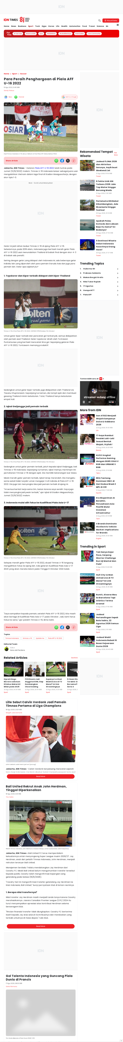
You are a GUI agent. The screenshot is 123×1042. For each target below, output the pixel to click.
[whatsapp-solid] (56, 161)
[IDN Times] (17, 20)
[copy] (74, 161)
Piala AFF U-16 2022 (44, 168)
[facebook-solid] (62, 161)
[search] (99, 20)
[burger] (117, 25)
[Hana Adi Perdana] (6, 649)
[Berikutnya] (78, 787)
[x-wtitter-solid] (68, 161)
